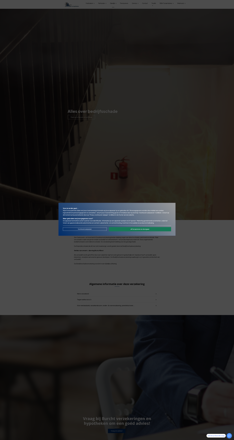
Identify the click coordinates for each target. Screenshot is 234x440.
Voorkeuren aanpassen (85, 229)
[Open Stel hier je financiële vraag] (229, 435)
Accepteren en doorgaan (140, 229)
